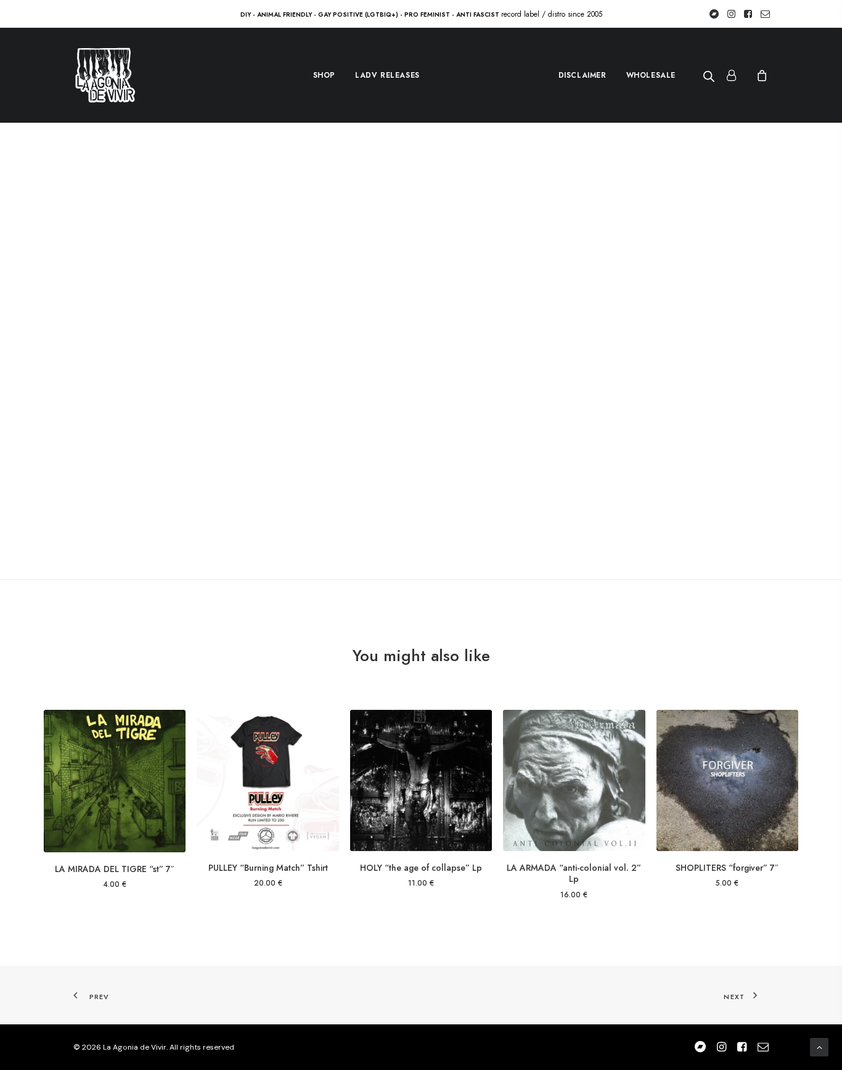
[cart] (760, 75)
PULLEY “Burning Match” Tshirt (268, 868)
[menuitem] (324, 75)
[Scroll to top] (819, 1046)
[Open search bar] (709, 76)
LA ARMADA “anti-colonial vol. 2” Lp (574, 873)
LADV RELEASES (387, 75)
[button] (115, 781)
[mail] (763, 1049)
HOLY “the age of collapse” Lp (421, 868)
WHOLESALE (651, 75)
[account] (736, 75)
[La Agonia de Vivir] (104, 75)
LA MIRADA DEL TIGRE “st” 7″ (114, 869)
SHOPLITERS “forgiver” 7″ (727, 868)
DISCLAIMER (582, 75)
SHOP (324, 75)
